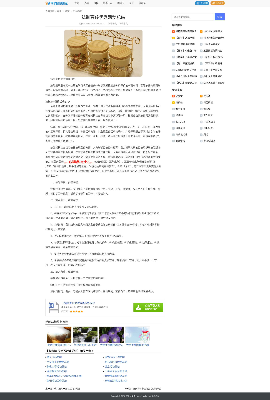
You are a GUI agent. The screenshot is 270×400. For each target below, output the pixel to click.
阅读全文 (112, 23)
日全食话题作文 (211, 44)
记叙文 (179, 96)
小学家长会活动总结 (116, 371)
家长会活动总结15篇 (116, 380)
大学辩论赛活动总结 (116, 376)
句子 (131, 3)
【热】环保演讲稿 (185, 63)
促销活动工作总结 (57, 380)
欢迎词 (206, 96)
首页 (77, 3)
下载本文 (123, 23)
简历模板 (208, 102)
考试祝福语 (181, 134)
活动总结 (77, 11)
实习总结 (180, 121)
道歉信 (179, 102)
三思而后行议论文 (212, 50)
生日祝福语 (209, 141)
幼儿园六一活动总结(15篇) (67, 388)
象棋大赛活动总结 (57, 366)
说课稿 (206, 109)
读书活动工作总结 (115, 357)
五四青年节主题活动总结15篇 (147, 388)
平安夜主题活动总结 (58, 362)
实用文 (120, 3)
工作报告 (208, 115)
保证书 (179, 115)
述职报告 (208, 128)
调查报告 (180, 141)
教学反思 (180, 109)
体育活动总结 (54, 357)
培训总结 (180, 128)
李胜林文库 (130, 396)
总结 (86, 3)
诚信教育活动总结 (57, 371)
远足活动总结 (112, 366)
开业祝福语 (209, 121)
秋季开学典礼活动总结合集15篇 (64, 376)
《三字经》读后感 (212, 63)
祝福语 (142, 3)
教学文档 (107, 3)
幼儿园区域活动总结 (116, 362)
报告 (96, 3)
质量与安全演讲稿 (212, 70)
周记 (205, 134)
